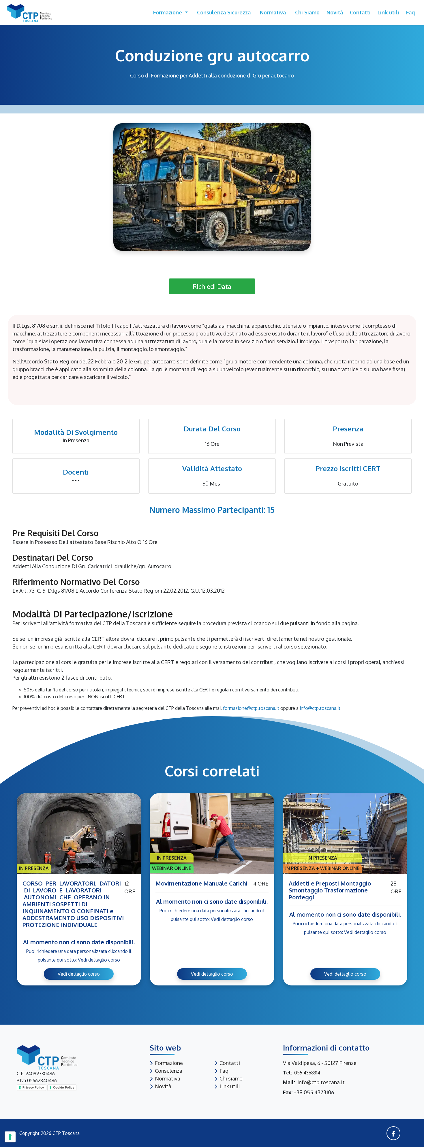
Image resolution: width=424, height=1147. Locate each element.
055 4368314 (307, 1073)
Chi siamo (307, 12)
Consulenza (168, 1071)
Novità (335, 12)
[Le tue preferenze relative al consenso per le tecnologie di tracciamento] (10, 1136)
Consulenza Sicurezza (224, 12)
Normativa (273, 12)
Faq (410, 12)
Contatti (360, 12)
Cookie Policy (63, 1087)
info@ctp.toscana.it (320, 708)
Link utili (388, 12)
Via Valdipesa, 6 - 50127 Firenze (320, 1063)
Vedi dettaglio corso (79, 974)
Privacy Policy (33, 1087)
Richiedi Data (212, 286)
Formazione (168, 12)
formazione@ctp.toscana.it (251, 708)
